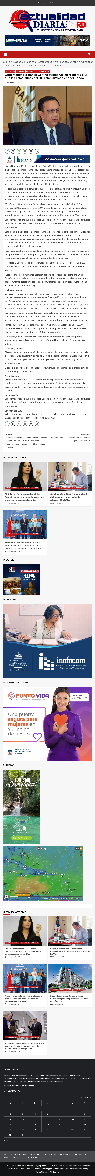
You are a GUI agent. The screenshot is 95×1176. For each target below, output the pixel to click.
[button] (5, 54)
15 (85, 1119)
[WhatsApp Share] (19, 151)
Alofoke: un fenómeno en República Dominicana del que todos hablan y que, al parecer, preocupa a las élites (24, 497)
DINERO (68, 990)
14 (72, 1119)
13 (60, 1119)
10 (22, 1119)
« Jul (6, 1140)
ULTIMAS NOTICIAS (42, 71)
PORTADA (7, 1154)
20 (60, 1124)
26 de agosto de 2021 (14, 82)
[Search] (89, 54)
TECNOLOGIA (30, 1157)
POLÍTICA (35, 488)
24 (22, 1129)
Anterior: (26, 440)
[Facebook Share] (7, 151)
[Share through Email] (25, 151)
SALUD (6, 1157)
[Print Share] (31, 151)
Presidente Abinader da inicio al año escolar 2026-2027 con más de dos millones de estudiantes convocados (23, 545)
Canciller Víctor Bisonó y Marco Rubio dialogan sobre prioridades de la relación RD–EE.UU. (69, 497)
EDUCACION (25, 533)
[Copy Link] (37, 151)
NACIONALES (10, 71)
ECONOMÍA (20, 71)
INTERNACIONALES (63, 1154)
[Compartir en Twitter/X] (13, 151)
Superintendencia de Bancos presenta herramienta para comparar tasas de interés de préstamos (69, 998)
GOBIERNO (30, 71)
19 (48, 1124)
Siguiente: (70, 437)
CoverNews (41, 1172)
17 (22, 1124)
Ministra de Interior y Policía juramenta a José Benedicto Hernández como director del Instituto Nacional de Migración (24, 1046)
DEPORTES (17, 1157)
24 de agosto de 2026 (13, 503)
